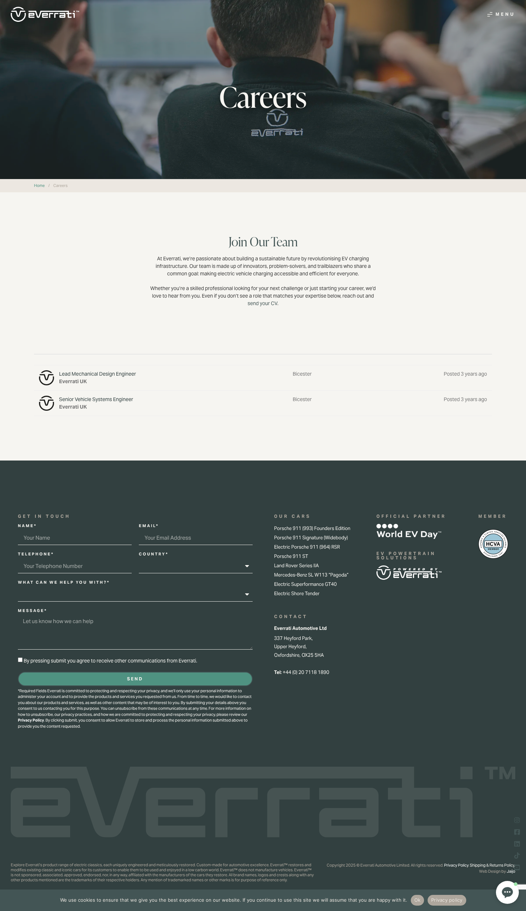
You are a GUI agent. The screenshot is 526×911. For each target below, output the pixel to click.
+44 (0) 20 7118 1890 (306, 672)
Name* (27, 526)
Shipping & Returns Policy (492, 865)
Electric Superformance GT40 (305, 584)
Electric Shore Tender (297, 594)
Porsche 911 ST (291, 556)
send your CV (262, 303)
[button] (507, 892)
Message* (32, 611)
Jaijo (511, 871)
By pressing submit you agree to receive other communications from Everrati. (110, 660)
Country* (154, 554)
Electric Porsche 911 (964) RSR (307, 547)
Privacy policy (447, 900)
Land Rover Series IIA (296, 566)
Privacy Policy (31, 720)
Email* (149, 526)
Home (39, 185)
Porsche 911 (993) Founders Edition (312, 528)
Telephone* (36, 554)
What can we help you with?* (64, 582)
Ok (417, 900)
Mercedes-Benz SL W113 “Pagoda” (311, 575)
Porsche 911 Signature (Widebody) (311, 538)
